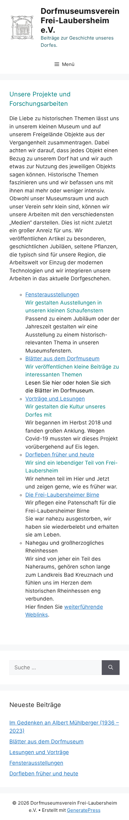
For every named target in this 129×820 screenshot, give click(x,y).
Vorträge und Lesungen (55, 399)
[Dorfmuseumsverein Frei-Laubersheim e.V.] (22, 27)
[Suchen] (111, 667)
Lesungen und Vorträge (39, 752)
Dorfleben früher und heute (59, 454)
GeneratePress (84, 810)
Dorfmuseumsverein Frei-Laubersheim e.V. (80, 20)
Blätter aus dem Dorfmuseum (62, 358)
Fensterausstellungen (52, 294)
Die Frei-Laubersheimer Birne (62, 495)
